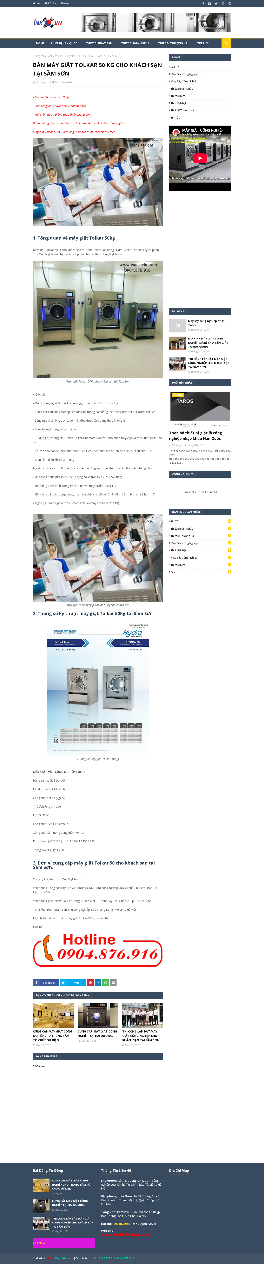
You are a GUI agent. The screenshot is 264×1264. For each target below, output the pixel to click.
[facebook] (203, 3)
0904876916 (121, 1224)
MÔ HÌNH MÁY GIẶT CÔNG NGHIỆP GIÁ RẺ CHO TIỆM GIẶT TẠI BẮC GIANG (208, 342)
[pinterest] (229, 3)
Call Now (39, 1243)
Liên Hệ (64, 3)
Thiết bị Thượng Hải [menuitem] (173, 43)
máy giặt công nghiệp (184, 74)
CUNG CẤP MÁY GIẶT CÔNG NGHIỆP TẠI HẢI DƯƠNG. (97, 1033)
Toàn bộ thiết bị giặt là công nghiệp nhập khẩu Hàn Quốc (195, 435)
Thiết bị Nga (178, 96)
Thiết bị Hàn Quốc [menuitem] (64, 43)
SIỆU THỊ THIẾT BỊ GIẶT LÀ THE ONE (113, 1258)
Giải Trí (175, 67)
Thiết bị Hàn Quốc (182, 88)
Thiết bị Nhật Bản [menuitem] (99, 43)
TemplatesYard (64, 1258)
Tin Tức (175, 117)
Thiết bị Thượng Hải (182, 110)
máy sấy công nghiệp (184, 81)
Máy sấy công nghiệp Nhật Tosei (206, 323)
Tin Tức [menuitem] (203, 43)
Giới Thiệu (50, 3)
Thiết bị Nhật (178, 103)
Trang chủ (39, 56)
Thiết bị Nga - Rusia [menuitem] (135, 43)
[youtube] (209, 3)
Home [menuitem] (40, 43)
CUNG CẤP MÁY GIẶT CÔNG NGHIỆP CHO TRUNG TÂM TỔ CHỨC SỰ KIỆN (52, 1035)
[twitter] (216, 3)
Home (36, 3)
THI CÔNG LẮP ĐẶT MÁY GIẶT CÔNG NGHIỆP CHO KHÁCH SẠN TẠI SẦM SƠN (140, 1035)
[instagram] (223, 3)
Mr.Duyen (41, 82)
